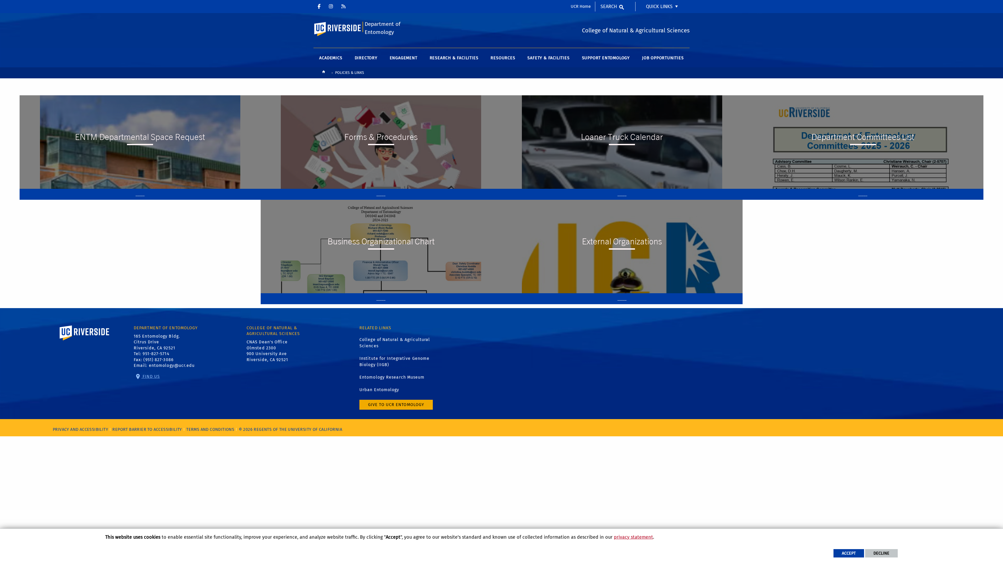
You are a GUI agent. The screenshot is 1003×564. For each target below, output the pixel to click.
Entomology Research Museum (392, 377)
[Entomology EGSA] (331, 6)
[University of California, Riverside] (85, 340)
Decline (881, 553)
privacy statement (633, 537)
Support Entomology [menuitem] (606, 57)
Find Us (150, 376)
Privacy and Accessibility (80, 429)
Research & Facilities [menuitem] (454, 57)
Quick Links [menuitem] (659, 6)
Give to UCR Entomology (396, 404)
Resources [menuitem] (503, 57)
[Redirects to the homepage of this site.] (324, 73)
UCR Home (581, 6)
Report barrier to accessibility (147, 429)
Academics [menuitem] (330, 57)
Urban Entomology (379, 389)
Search (608, 6)
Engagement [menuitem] (403, 57)
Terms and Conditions (210, 429)
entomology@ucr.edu (172, 365)
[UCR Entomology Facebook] (319, 6)
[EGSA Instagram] (343, 6)
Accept (849, 553)
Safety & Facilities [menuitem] (548, 57)
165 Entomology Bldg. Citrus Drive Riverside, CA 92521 (157, 342)
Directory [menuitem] (366, 57)
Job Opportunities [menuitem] (663, 57)
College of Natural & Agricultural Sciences (394, 342)
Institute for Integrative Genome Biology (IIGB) (394, 361)
